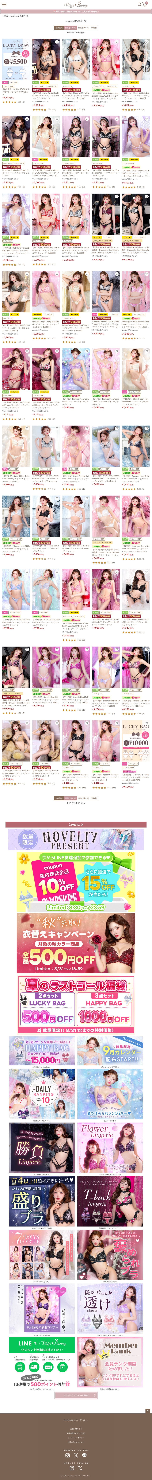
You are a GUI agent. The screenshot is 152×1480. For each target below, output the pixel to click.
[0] (144, 5)
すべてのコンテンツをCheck (76, 1395)
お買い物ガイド (76, 1429)
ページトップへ (147, 1411)
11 (114, 788)
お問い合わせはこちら (76, 1442)
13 (84, 788)
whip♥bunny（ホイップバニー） (76, 1420)
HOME (5, 16)
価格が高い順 (83, 28)
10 (54, 110)
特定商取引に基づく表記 (76, 1433)
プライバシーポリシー (76, 1438)
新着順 (94, 28)
